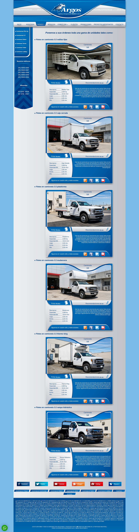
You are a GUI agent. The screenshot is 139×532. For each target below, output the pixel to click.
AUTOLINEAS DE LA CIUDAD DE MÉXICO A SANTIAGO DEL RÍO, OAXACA (54, 504)
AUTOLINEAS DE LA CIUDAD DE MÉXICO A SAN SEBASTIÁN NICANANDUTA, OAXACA (91, 512)
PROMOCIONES (85, 24)
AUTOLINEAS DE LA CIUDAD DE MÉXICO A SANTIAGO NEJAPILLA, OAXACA (86, 515)
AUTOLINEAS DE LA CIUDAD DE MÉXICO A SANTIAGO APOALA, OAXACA (74, 518)
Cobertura (119, 491)
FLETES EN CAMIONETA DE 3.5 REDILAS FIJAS (28, 501)
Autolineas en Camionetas (39, 491)
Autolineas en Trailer (88, 491)
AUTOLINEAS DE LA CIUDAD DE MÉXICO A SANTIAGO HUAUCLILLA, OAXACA (101, 520)
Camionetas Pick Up (22, 31)
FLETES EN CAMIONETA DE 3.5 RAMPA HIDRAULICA (105, 501)
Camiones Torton (21, 43)
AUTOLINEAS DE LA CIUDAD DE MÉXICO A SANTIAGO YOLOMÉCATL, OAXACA (49, 512)
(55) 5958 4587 (23, 70)
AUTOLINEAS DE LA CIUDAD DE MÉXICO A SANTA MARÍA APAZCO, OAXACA (35, 518)
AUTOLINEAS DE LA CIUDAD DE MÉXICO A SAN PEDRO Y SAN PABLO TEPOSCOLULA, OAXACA (98, 504)
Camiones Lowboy (21, 52)
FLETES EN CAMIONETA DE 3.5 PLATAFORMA (79, 501)
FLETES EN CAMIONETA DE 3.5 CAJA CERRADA (54, 501)
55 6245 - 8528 (23, 91)
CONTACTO (119, 24)
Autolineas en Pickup (22, 491)
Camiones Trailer (21, 47)
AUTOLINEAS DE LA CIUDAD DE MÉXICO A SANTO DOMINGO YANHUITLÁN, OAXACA (37, 521)
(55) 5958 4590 (23, 77)
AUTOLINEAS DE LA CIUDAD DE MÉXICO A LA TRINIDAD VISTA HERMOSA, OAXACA (37, 505)
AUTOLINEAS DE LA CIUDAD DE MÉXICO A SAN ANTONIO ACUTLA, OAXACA (94, 506)
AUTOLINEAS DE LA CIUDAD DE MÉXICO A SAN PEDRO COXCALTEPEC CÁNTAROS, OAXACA (54, 520)
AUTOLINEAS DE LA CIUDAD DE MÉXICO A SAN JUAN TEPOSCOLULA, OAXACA (70, 511)
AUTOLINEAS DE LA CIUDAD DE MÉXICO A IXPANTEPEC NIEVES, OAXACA (79, 502)
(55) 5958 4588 (23, 72)
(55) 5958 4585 (23, 67)
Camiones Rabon (21, 39)
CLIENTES (74, 24)
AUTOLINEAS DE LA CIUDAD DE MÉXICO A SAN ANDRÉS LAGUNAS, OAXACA (94, 509)
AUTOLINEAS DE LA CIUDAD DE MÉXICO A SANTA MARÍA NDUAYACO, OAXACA (72, 514)
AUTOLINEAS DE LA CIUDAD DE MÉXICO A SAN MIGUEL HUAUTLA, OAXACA (60, 517)
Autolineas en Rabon (56, 491)
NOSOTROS (30, 24)
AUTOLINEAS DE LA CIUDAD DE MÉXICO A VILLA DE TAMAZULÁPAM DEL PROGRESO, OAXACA (83, 505)
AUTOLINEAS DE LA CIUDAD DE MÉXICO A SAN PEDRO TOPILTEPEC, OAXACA (45, 515)
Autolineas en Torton (72, 491)
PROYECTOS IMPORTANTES (103, 24)
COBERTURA (62, 24)
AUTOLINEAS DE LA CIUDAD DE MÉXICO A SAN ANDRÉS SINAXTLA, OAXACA (78, 521)
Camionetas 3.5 (20, 35)
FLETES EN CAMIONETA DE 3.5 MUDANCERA (47, 502)
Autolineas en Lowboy (104, 491)
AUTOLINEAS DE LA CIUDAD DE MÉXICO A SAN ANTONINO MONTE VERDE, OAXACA (52, 509)
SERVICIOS (51, 24)
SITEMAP (102, 521)
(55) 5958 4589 (23, 75)
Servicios (69, 494)
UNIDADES (40, 24)
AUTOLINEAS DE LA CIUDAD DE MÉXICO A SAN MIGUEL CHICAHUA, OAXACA (102, 517)
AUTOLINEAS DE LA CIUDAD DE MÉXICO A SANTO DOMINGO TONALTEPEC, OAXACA (73, 508)
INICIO (19, 24)
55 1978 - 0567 (23, 94)
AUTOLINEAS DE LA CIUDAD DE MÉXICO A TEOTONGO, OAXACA (56, 506)
